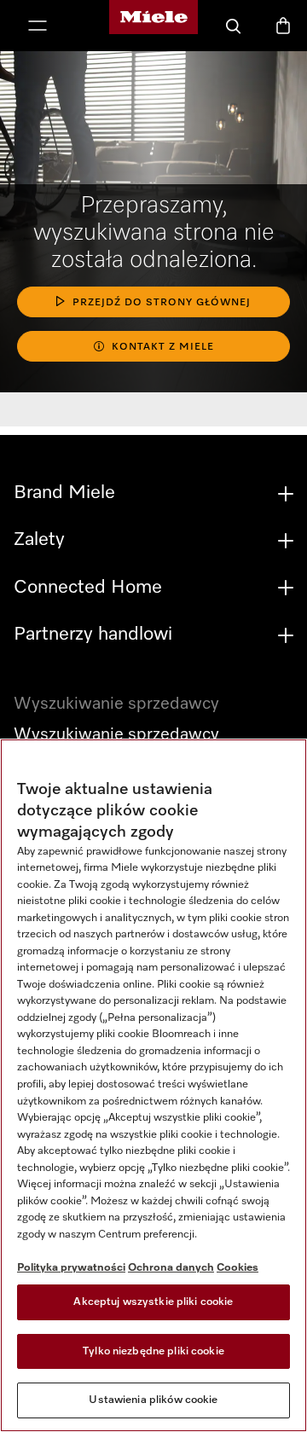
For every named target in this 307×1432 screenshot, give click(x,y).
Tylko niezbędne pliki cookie (153, 1351)
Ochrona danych (171, 1267)
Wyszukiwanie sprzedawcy (116, 734)
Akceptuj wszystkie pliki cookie (153, 1301)
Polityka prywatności (71, 1267)
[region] (153, 1085)
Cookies (237, 1267)
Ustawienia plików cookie (153, 1400)
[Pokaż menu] (37, 27)
